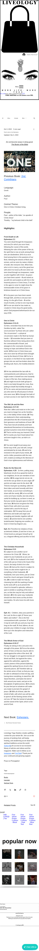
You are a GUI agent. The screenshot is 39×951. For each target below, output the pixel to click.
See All (33, 805)
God (5, 773)
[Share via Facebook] (5, 790)
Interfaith (7, 780)
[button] (10, 93)
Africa (8, 118)
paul (10, 773)
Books (6, 777)
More (23, 118)
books (7, 773)
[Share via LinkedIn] (15, 790)
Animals (16, 118)
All (2, 118)
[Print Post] (25, 790)
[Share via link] (20, 790)
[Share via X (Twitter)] (10, 790)
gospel (12, 773)
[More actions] (34, 129)
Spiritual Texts (8, 783)
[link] (19, 29)
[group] (19, 825)
